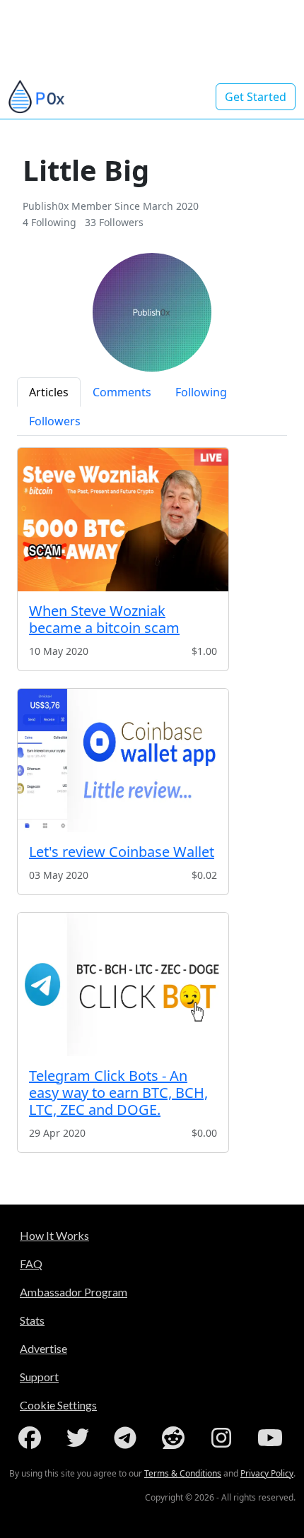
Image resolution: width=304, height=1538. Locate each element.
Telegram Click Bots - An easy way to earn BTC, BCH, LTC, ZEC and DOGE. (118, 1092)
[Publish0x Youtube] (271, 1437)
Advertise (43, 1348)
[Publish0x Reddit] (176, 1437)
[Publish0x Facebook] (32, 1437)
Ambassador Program (73, 1292)
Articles (49, 392)
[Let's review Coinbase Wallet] (123, 760)
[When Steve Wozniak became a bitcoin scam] (123, 519)
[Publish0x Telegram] (128, 1437)
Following (201, 392)
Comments (122, 392)
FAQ (31, 1263)
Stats (32, 1320)
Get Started (255, 97)
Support (39, 1376)
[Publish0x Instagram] (224, 1437)
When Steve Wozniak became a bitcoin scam (104, 619)
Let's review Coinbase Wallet (121, 851)
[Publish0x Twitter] (80, 1437)
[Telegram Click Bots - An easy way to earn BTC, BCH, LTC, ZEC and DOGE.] (123, 984)
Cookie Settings (58, 1405)
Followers (55, 421)
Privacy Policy (266, 1473)
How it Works (54, 1235)
